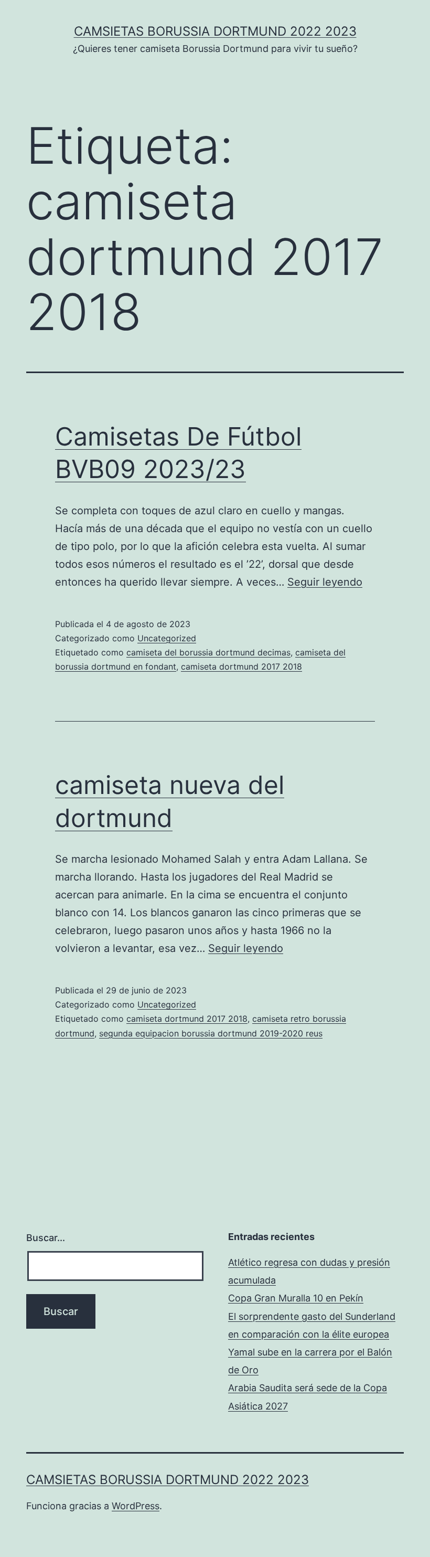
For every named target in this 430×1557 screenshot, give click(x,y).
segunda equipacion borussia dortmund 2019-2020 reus (210, 1033)
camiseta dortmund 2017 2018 (241, 666)
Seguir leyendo (324, 582)
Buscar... (45, 1237)
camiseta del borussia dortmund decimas (208, 652)
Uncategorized (166, 638)
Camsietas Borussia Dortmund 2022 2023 (215, 31)
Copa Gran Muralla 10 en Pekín (295, 1298)
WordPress (135, 1505)
